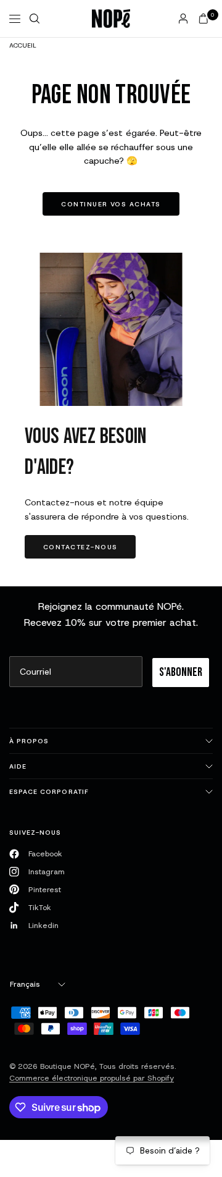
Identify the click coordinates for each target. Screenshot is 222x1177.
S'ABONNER (180, 672)
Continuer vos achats (110, 204)
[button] (80, 547)
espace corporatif (49, 791)
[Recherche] (34, 18)
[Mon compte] (183, 18)
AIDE (18, 766)
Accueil (22, 45)
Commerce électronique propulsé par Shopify (91, 1078)
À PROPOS (29, 740)
